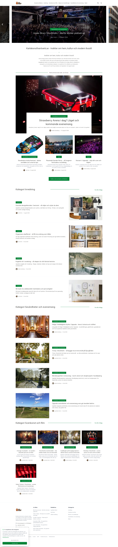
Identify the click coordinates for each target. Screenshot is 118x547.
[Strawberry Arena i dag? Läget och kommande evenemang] (59, 104)
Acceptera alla (15, 543)
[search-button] (98, 3)
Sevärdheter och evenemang (77, 3)
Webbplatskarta (52, 536)
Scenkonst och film (53, 3)
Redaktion (53, 507)
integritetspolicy (6, 537)
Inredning (46, 3)
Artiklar (35, 507)
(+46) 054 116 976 (21, 525)
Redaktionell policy (44, 536)
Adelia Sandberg (54, 514)
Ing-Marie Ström (54, 510)
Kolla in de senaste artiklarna (59, 179)
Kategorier (71, 507)
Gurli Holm (53, 512)
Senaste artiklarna (38, 3)
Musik (86, 3)
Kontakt (34, 536)
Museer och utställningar (64, 3)
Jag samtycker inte (14, 540)
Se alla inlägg (98, 190)
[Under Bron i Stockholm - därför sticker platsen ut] (59, 24)
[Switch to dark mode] (101, 3)
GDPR (38, 536)
